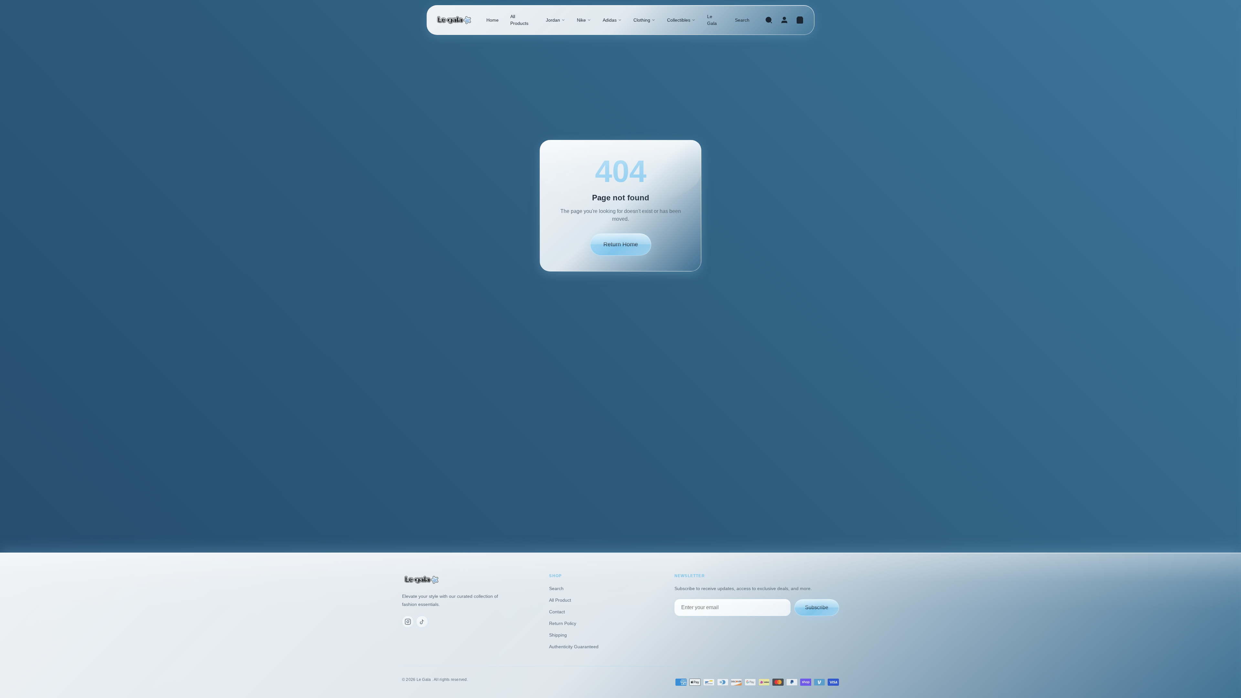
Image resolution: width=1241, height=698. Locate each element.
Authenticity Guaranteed (574, 646)
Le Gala (712, 20)
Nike (581, 20)
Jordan (553, 20)
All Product (560, 600)
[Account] (784, 20)
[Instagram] (408, 622)
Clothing (641, 20)
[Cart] (799, 20)
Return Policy (562, 623)
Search (742, 20)
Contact (557, 611)
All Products (519, 20)
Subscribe (816, 607)
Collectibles (678, 20)
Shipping (558, 635)
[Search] (768, 20)
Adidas (610, 20)
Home (492, 20)
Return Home (620, 244)
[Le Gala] (454, 20)
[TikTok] (422, 622)
